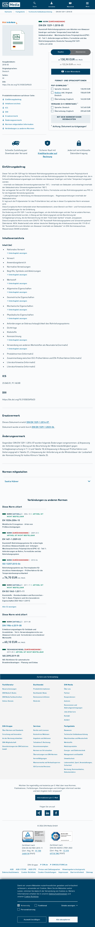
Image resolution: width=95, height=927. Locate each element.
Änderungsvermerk (13, 120)
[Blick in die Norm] (16, 38)
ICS (6, 108)
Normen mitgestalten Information (19, 124)
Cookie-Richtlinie (31, 896)
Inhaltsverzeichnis (13, 103)
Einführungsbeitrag (13, 99)
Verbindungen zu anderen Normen (19, 128)
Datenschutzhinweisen (58, 893)
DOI (6, 112)
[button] (51, 5)
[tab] (47, 481)
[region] (47, 899)
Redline (58, 92)
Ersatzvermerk (11, 116)
